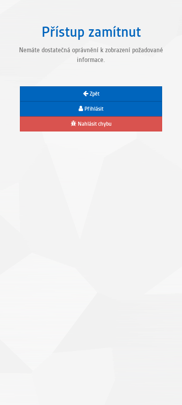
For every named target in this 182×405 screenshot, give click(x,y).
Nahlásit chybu (94, 123)
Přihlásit (93, 108)
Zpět (93, 93)
